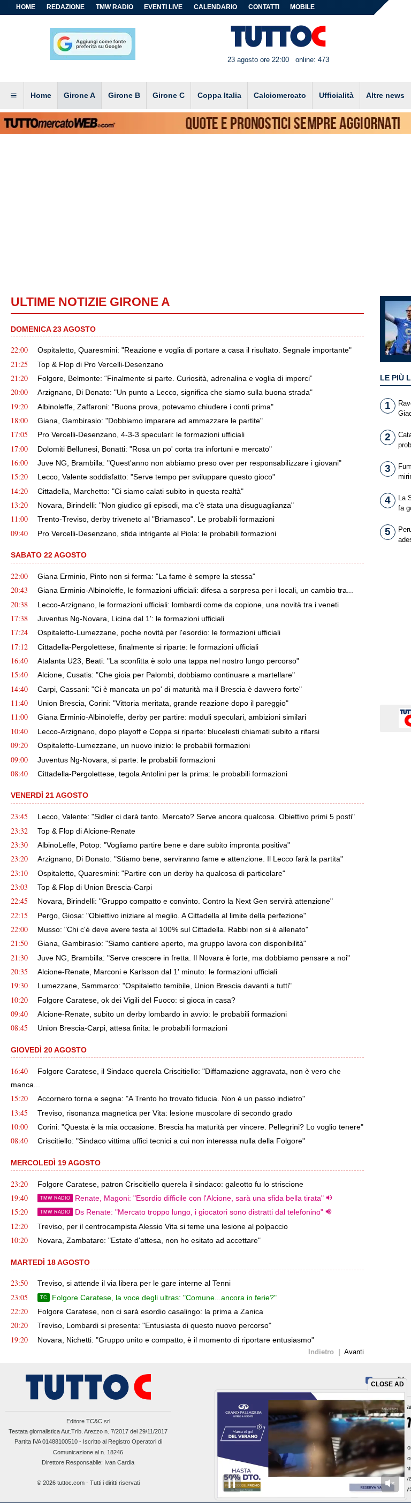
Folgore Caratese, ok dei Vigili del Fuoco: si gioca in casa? (136, 1000)
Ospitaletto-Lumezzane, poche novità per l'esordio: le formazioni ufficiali (158, 632)
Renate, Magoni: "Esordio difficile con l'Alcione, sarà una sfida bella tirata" (182, 1198)
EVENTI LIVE (163, 7)
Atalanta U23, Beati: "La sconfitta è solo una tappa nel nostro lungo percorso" (168, 661)
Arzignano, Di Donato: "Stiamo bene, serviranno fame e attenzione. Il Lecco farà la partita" (190, 859)
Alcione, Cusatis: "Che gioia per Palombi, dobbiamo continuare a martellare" (166, 674)
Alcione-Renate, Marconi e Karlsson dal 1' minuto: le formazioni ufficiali (157, 971)
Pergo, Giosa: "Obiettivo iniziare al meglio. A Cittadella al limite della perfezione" (171, 915)
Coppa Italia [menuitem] (219, 95)
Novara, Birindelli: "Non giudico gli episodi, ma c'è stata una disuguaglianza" (165, 505)
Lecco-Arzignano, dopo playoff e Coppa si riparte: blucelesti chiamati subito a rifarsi (178, 731)
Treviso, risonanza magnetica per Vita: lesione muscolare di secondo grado (164, 1113)
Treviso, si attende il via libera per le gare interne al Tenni (134, 1283)
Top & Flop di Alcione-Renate (86, 831)
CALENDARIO (215, 7)
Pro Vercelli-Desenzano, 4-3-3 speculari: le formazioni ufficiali (141, 434)
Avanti (354, 1352)
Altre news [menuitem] (385, 95)
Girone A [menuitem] (79, 95)
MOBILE (302, 7)
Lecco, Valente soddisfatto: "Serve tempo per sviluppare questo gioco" (156, 476)
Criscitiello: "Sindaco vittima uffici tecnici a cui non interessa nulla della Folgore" (171, 1140)
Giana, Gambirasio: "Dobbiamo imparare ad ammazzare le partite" (150, 420)
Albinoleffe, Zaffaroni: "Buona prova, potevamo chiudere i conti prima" (155, 406)
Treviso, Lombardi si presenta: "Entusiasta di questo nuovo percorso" (154, 1325)
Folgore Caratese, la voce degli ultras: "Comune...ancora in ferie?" (158, 1297)
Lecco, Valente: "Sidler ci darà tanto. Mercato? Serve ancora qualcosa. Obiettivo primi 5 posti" (196, 816)
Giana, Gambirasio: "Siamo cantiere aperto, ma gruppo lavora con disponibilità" (171, 943)
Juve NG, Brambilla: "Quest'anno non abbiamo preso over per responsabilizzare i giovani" (189, 463)
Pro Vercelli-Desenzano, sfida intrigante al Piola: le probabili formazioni (156, 533)
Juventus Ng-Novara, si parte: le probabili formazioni (126, 760)
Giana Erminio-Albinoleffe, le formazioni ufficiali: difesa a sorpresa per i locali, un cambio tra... (195, 590)
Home (25, 7)
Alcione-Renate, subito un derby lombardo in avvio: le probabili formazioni (162, 1014)
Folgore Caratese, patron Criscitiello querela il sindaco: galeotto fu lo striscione (170, 1184)
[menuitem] (13, 96)
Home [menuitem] (41, 95)
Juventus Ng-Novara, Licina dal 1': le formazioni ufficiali (130, 618)
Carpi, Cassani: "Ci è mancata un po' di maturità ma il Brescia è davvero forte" (169, 689)
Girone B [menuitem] (124, 95)
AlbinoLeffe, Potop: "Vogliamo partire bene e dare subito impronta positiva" (163, 845)
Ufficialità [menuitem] (336, 95)
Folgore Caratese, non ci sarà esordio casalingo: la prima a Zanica (150, 1311)
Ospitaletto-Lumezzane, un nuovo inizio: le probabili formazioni (143, 745)
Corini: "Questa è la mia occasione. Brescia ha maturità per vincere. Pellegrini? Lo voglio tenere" (200, 1127)
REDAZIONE (66, 7)
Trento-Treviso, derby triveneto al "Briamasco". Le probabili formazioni (156, 519)
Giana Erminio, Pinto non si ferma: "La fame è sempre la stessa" (146, 576)
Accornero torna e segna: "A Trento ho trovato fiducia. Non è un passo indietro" (171, 1098)
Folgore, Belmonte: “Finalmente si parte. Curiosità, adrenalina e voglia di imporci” (175, 378)
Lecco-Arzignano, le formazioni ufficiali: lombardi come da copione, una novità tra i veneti (188, 604)
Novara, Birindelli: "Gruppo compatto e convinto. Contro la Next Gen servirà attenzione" (185, 901)
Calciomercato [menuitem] (280, 95)
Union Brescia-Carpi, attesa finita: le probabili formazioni (132, 1028)
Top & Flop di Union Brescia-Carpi (94, 887)
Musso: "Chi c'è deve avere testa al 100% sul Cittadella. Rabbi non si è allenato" (172, 929)
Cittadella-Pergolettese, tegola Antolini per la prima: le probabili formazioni (162, 773)
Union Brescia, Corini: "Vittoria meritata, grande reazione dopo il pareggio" (162, 703)
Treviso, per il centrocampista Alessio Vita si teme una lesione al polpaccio (162, 1226)
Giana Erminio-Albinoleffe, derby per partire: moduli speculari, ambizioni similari (171, 717)
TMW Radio (114, 7)
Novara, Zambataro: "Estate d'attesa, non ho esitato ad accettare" (149, 1240)
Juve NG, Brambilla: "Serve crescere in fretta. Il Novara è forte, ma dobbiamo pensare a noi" (193, 957)
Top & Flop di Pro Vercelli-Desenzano (100, 364)
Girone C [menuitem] (169, 95)
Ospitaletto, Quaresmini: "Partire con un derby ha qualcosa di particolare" (161, 873)
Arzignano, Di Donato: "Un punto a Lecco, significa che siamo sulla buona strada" (175, 392)
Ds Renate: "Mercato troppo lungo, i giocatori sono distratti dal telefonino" (181, 1212)
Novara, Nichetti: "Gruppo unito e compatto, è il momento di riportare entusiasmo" (175, 1340)
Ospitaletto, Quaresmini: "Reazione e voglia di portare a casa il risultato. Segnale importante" (194, 350)
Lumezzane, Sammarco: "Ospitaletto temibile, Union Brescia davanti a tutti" (164, 985)
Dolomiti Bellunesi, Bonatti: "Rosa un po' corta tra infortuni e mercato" (154, 449)
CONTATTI (263, 7)
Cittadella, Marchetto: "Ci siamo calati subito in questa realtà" (140, 491)
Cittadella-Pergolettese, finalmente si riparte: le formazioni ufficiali (147, 647)
